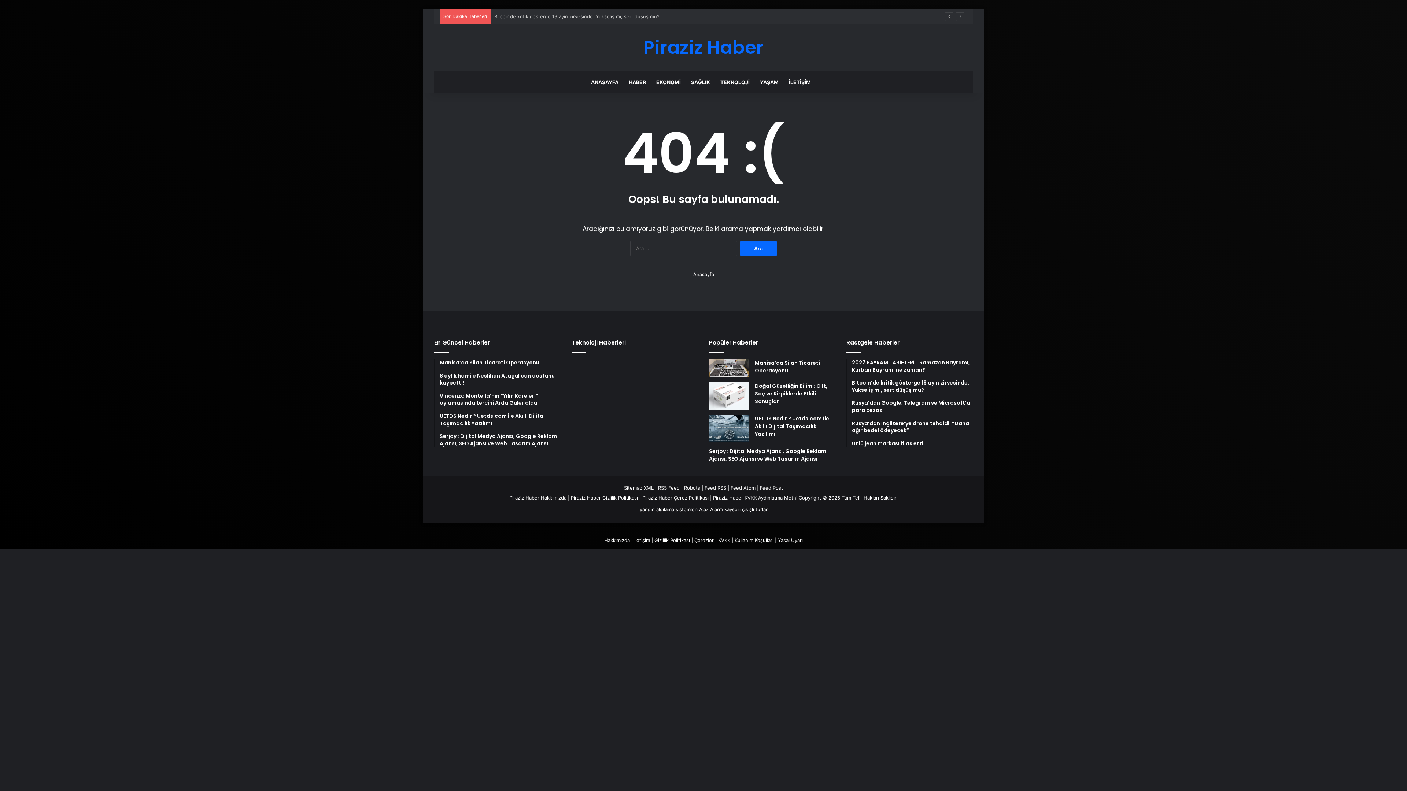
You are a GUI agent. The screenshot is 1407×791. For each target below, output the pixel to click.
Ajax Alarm (711, 509)
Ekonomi (668, 82)
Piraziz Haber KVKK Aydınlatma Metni (755, 498)
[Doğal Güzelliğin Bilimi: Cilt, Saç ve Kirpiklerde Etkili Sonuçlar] (729, 396)
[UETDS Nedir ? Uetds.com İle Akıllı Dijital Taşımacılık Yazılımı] (729, 428)
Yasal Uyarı (790, 540)
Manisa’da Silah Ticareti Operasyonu (787, 366)
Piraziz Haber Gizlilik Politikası (604, 498)
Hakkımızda (617, 540)
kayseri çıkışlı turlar (746, 509)
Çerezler (704, 540)
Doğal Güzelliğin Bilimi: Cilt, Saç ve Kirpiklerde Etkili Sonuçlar (791, 393)
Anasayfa (604, 82)
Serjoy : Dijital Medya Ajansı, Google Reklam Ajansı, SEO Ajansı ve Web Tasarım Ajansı (767, 455)
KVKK (724, 540)
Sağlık (700, 82)
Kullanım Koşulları (754, 540)
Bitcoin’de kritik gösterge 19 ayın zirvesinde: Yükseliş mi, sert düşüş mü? (577, 16)
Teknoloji (735, 82)
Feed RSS (715, 488)
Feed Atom (743, 488)
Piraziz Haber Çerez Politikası (675, 498)
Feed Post (771, 488)
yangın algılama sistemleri (669, 509)
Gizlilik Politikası (672, 540)
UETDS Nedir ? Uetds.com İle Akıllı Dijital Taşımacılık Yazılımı (792, 426)
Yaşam (769, 82)
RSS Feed (669, 488)
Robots (692, 488)
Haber (637, 82)
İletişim (800, 82)
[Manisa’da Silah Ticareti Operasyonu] (729, 368)
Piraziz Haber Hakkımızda (537, 498)
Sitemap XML (639, 488)
